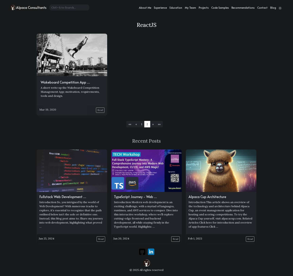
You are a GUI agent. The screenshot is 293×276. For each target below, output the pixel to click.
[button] (129, 124)
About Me (145, 7)
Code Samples (220, 7)
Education (176, 7)
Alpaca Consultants (30, 7)
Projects (204, 7)
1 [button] (141, 124)
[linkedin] (151, 251)
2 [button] (147, 124)
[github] (142, 251)
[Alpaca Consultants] (146, 262)
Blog (273, 7)
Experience (160, 7)
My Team (190, 7)
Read (100, 110)
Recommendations (243, 7)
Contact (262, 7)
